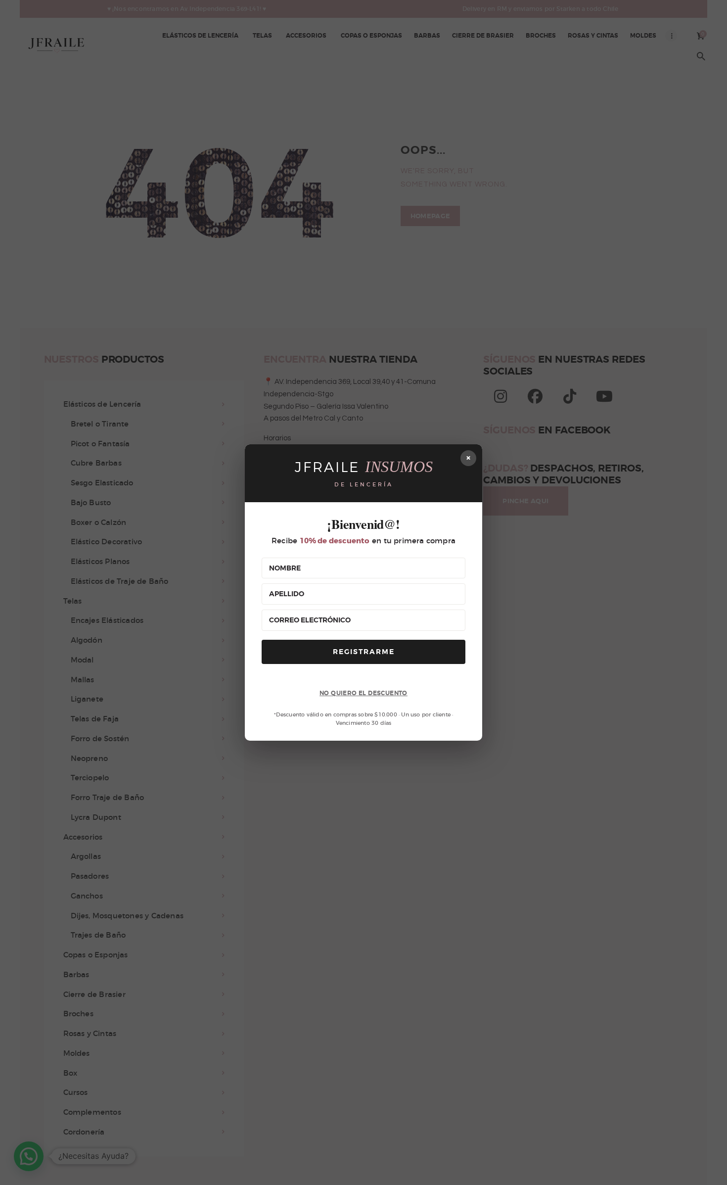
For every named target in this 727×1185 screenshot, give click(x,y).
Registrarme (364, 651)
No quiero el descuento (363, 693)
